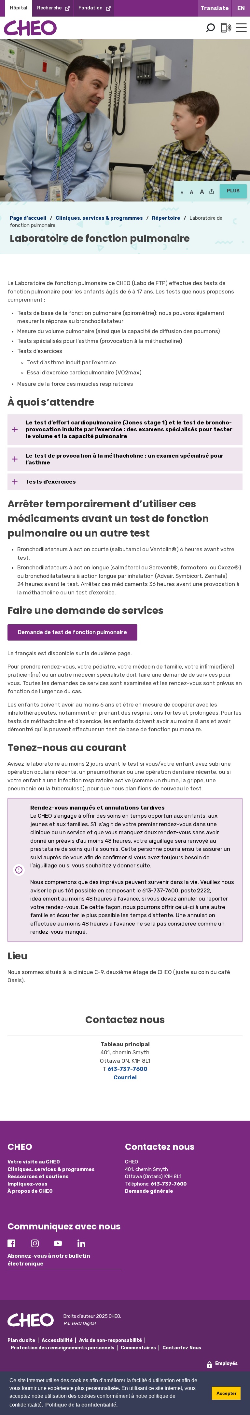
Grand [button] (191, 192)
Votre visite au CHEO (33, 1162)
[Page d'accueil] (30, 28)
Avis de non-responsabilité (110, 1340)
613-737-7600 (127, 1069)
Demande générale (149, 1191)
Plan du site (21, 1340)
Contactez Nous (181, 1348)
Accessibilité (57, 1340)
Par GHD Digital (79, 1323)
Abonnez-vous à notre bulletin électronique (48, 1260)
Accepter (226, 1393)
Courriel (125, 1077)
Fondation (90, 8)
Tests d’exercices (51, 481)
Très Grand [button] (202, 192)
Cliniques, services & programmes (99, 218)
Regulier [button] (182, 192)
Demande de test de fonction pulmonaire (72, 632)
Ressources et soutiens (38, 1176)
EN (241, 8)
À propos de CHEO (30, 1191)
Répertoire (166, 218)
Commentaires (138, 1348)
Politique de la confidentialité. (81, 1405)
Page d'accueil (28, 218)
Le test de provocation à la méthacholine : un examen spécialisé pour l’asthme (125, 459)
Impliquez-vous (27, 1184)
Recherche (49, 8)
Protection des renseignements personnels (62, 1348)
